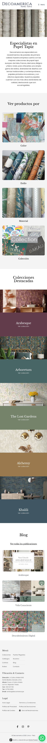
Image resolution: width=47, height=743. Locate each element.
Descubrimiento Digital (23, 636)
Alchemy (23, 463)
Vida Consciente (23, 605)
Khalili (23, 510)
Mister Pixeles (33, 740)
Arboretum (23, 370)
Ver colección (23, 326)
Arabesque (23, 323)
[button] (42, 738)
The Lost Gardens (23, 416)
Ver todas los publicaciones (23, 544)
